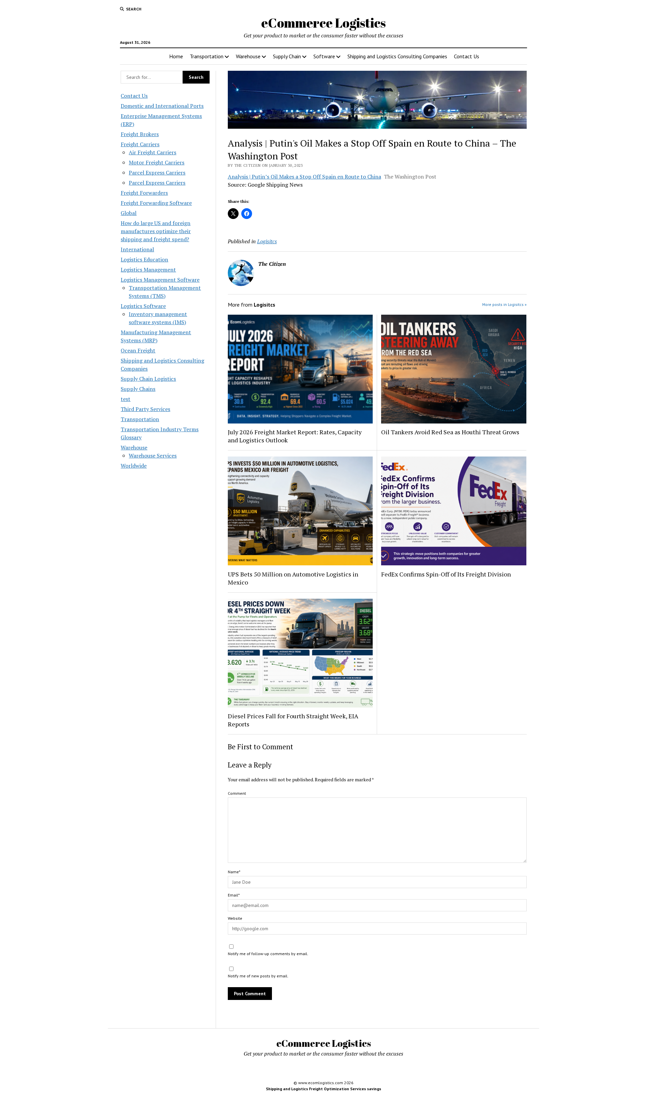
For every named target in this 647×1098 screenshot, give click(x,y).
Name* (234, 871)
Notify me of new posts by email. (258, 975)
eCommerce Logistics (323, 22)
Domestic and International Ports (162, 105)
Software (324, 56)
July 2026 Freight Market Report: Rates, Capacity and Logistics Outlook (295, 436)
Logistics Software (143, 306)
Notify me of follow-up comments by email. (268, 953)
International (137, 249)
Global (128, 213)
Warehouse (248, 56)
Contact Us (466, 56)
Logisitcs (267, 241)
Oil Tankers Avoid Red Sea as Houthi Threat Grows (450, 432)
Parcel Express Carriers (157, 172)
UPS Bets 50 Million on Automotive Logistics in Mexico (293, 578)
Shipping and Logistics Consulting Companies (397, 56)
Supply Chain (287, 56)
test (125, 399)
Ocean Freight (138, 350)
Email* (234, 895)
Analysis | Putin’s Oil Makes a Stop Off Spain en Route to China (304, 176)
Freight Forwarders (144, 192)
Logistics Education (144, 259)
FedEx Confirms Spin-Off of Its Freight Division (446, 574)
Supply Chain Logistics (148, 378)
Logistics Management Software (160, 279)
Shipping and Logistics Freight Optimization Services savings (323, 1088)
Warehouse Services (153, 455)
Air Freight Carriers (152, 152)
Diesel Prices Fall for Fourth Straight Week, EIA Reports (293, 720)
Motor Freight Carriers (156, 162)
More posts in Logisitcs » (504, 304)
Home (176, 56)
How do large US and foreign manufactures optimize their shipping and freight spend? (156, 231)
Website (235, 918)
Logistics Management (148, 269)
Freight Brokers (140, 134)
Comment (237, 793)
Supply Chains (138, 389)
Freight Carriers (140, 144)
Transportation (206, 56)
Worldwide (134, 465)
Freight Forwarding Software (156, 203)
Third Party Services (145, 409)
